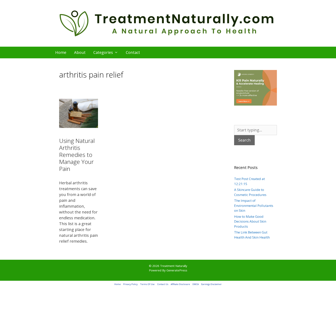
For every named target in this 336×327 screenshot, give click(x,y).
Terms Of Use (147, 284)
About (80, 52)
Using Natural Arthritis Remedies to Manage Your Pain (77, 155)
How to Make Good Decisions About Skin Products (250, 221)
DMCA (195, 284)
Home (60, 52)
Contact (133, 52)
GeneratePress (176, 270)
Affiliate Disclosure (180, 284)
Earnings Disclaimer (211, 284)
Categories (103, 52)
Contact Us (162, 284)
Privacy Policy (130, 284)
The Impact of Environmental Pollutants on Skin (253, 205)
